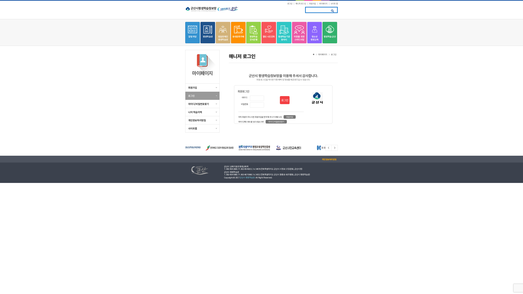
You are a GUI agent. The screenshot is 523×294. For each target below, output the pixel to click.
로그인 (289, 3)
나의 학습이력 (195, 112)
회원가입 (312, 3)
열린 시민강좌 (269, 36)
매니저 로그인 (301, 3)
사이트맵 (192, 128)
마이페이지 (323, 3)
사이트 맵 (334, 3)
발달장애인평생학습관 (223, 38)
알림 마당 (192, 36)
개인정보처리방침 (197, 120)
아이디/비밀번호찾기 (198, 104)
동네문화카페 (238, 36)
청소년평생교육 (314, 38)
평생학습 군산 (330, 36)
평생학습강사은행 (253, 38)
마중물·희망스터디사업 (299, 38)
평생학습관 (208, 36)
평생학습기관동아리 (284, 38)
